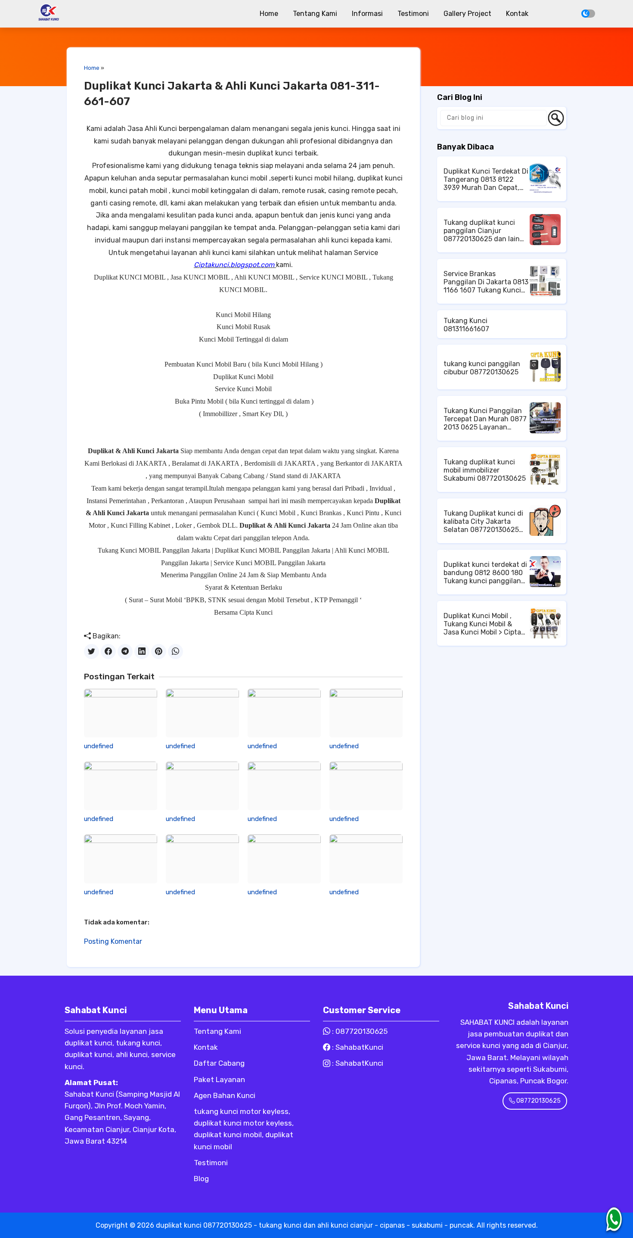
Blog (201, 1178)
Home (269, 13)
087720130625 (361, 1031)
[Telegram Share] (125, 651)
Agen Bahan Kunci (224, 1095)
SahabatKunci (359, 1047)
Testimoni (413, 13)
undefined (98, 746)
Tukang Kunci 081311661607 (466, 325)
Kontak (517, 13)
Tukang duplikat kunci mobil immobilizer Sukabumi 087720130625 (485, 470)
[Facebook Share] (108, 651)
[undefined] (120, 713)
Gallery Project (467, 13)
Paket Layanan (219, 1079)
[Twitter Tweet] (91, 651)
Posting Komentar (113, 941)
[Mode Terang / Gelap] (588, 13)
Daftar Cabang (219, 1063)
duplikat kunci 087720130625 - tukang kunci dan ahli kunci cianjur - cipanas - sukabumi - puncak (314, 1225)
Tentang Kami (315, 13)
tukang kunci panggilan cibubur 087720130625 (482, 368)
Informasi (367, 13)
